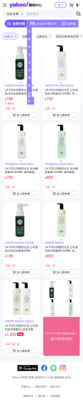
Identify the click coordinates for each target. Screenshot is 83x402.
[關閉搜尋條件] (22, 13)
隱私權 (41, 396)
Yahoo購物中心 (25, 5)
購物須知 (55, 386)
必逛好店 (29, 71)
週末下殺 (29, 78)
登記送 (29, 32)
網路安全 (28, 396)
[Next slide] (37, 63)
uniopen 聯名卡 (46, 23)
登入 (61, 5)
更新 (67, 377)
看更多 (29, 101)
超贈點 (71, 23)
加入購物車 (23, 115)
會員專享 (29, 86)
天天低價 (29, 55)
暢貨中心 (29, 40)
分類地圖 (55, 396)
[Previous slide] (5, 63)
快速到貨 (29, 47)
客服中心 (26, 386)
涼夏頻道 (29, 63)
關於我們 (41, 386)
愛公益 (29, 94)
